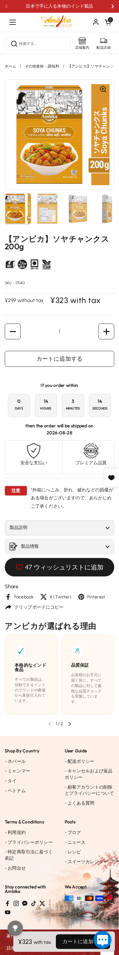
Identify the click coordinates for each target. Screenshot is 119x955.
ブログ (73, 832)
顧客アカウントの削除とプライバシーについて (89, 790)
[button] (108, 22)
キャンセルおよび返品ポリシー (89, 774)
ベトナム (15, 790)
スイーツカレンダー (86, 862)
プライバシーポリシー (29, 842)
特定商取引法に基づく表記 (29, 855)
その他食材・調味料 (42, 66)
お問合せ (15, 868)
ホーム (10, 66)
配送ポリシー (80, 761)
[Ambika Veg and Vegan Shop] (60, 19)
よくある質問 (80, 803)
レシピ (73, 852)
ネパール (15, 761)
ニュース (75, 842)
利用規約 (15, 832)
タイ (11, 781)
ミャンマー (17, 771)
